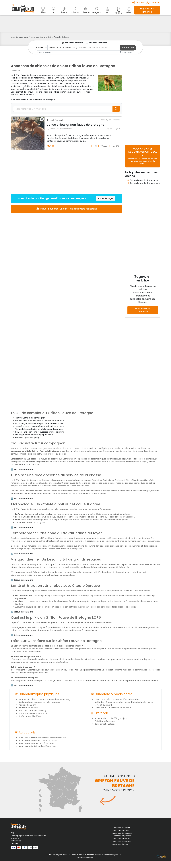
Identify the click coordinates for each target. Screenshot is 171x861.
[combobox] (61, 48)
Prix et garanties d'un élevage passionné (34, 434)
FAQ (12, 833)
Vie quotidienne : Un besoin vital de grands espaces (39, 429)
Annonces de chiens (121, 828)
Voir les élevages (105, 198)
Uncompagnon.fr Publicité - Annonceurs (28, 835)
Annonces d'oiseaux (121, 838)
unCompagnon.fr (20, 37)
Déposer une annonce (147, 10)
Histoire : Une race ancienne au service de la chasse (39, 420)
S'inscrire (139, 2)
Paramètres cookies (85, 857)
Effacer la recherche (45, 52)
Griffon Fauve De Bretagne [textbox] (61, 47)
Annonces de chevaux (122, 833)
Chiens (38, 37)
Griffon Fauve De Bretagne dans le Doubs (150, 183)
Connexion (154, 2)
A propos (15, 838)
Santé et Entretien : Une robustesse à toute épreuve (39, 432)
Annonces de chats (120, 830)
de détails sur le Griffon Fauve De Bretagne (33, 99)
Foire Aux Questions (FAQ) (27, 437)
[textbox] (99, 48)
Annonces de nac (120, 844)
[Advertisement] (85, 23)
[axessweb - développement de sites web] (161, 856)
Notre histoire (17, 841)
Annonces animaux (74, 42)
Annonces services (98, 42)
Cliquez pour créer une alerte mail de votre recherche (68, 208)
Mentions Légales (111, 854)
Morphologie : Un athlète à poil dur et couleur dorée (39, 423)
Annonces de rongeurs (122, 841)
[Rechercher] (116, 109)
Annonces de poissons (122, 836)
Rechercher (128, 47)
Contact (14, 843)
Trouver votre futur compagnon (30, 418)
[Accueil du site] (22, 10)
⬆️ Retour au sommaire (22, 469)
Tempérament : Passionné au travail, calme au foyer (40, 426)
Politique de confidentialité (90, 854)
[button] (42, 119)
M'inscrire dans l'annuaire (142, 310)
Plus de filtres (126, 52)
